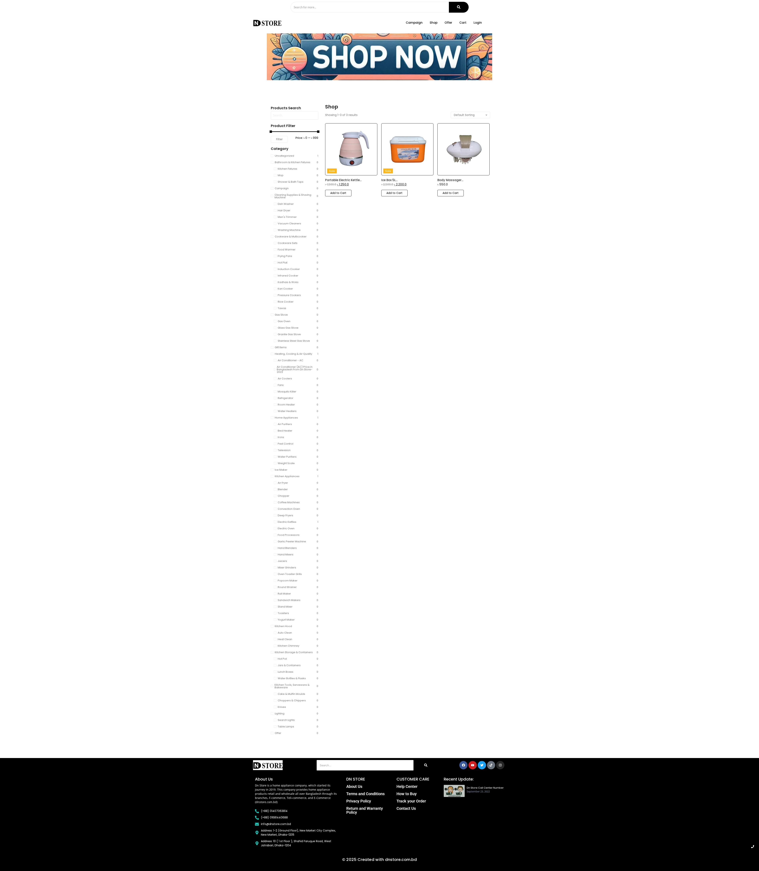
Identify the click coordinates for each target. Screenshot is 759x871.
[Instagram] (500, 765)
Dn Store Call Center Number (485, 788)
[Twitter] (482, 765)
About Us (354, 786)
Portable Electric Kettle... (343, 180)
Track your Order (411, 801)
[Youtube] (472, 765)
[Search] (459, 7)
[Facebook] (463, 765)
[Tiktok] (491, 765)
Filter (279, 139)
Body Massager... (450, 180)
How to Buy (406, 793)
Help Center (406, 786)
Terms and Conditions (365, 793)
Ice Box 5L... (389, 180)
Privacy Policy (358, 801)
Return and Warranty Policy (364, 810)
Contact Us (406, 808)
